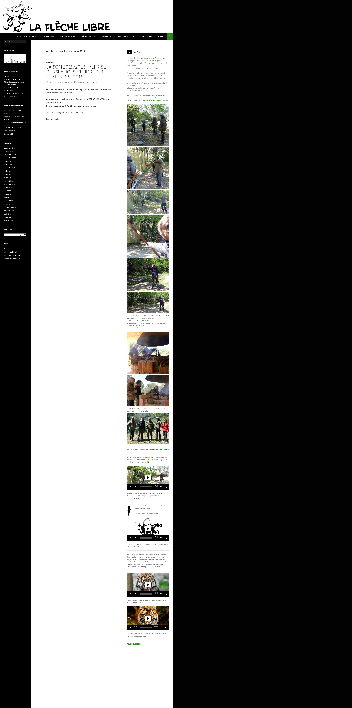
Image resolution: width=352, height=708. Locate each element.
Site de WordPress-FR (12, 259)
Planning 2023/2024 (67, 36)
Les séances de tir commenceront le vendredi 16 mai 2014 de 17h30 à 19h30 (15, 124)
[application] (148, 478)
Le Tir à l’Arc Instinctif (87, 36)
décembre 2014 (10, 204)
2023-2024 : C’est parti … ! (13, 93)
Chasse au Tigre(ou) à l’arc (138, 634)
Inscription (123, 36)
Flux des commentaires (12, 255)
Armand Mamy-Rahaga (151, 58)
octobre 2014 (9, 211)
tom (5, 134)
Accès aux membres (157, 36)
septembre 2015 (10, 184)
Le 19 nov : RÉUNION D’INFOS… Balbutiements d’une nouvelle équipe (14, 81)
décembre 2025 (10, 148)
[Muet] (161, 486)
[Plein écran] (165, 486)
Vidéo (137, 52)
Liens (133, 36)
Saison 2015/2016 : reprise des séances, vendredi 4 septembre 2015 (76, 72)
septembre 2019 (10, 168)
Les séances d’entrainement (25, 36)
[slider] (146, 486)
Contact (142, 36)
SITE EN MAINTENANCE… (48, 36)
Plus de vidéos (134, 644)
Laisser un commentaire (87, 82)
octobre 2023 (9, 151)
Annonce (50, 62)
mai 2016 (7, 174)
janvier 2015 (8, 201)
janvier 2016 (8, 181)
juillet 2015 (8, 188)
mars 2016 (8, 178)
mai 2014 (7, 217)
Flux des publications (11, 252)
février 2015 (8, 197)
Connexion (8, 249)
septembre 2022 (10, 158)
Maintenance (9, 76)
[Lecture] (130, 486)
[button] (148, 477)
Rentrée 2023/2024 (11, 97)
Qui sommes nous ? (107, 36)
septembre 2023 (10, 155)
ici (82, 112)
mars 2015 (8, 194)
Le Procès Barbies (134, 544)
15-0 (13, 131)
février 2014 (8, 221)
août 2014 (8, 214)
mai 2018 (7, 171)
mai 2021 (7, 161)
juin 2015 (7, 191)
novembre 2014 (10, 207)
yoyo (69, 82)
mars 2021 (8, 164)
